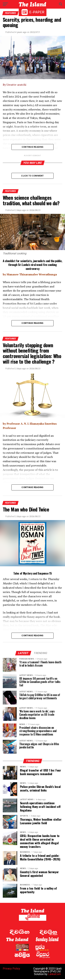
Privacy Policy (11, 968)
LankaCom (54, 974)
